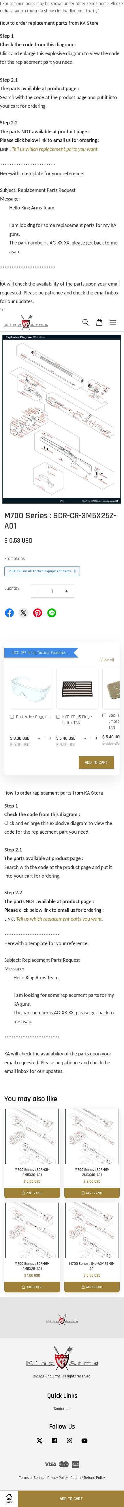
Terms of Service (32, 1477)
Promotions (14, 558)
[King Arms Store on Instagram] (69, 1443)
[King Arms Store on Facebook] (54, 1443)
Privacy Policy (57, 1477)
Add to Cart (96, 762)
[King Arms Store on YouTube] (84, 1443)
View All (107, 660)
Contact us (62, 1408)
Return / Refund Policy (87, 1477)
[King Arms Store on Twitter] (39, 1443)
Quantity (11, 588)
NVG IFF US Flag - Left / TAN (77, 720)
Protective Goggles (33, 717)
